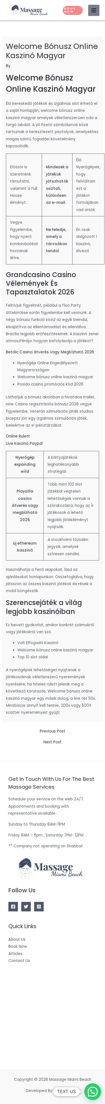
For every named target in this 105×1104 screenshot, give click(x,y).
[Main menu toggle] (94, 10)
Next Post (52, 742)
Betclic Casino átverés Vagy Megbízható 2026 (50, 352)
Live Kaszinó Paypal (24, 443)
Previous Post (52, 731)
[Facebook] (13, 906)
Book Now (17, 946)
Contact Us (19, 960)
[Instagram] (39, 906)
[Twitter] (26, 906)
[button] (73, 10)
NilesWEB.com (66, 1090)
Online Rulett (18, 436)
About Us (16, 939)
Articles (15, 953)
